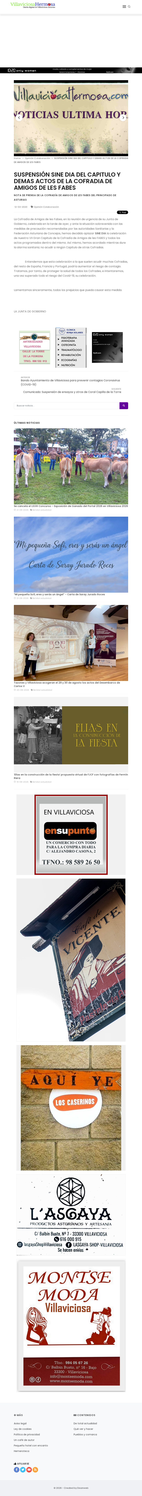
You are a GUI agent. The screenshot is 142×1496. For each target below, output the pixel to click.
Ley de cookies (23, 1429)
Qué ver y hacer (83, 1429)
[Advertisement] (71, 40)
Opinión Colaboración (46, 207)
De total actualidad (85, 1423)
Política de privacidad (27, 1434)
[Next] (122, 117)
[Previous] (19, 117)
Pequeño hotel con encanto (31, 1445)
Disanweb (82, 1488)
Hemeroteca (21, 1451)
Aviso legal (20, 1423)
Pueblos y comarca (85, 1434)
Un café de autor (24, 1440)
